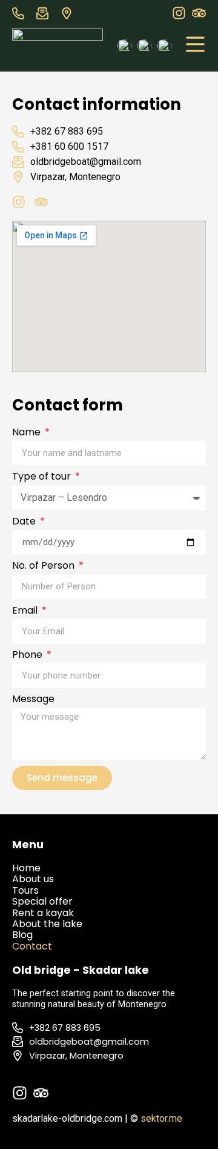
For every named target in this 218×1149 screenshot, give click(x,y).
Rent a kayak (44, 913)
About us (33, 879)
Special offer (42, 901)
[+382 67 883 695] (21, 13)
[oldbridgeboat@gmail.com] (45, 13)
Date (25, 522)
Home (26, 868)
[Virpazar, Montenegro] (70, 13)
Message (33, 700)
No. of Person (44, 566)
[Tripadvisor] (199, 13)
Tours (25, 890)
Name (27, 433)
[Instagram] (179, 13)
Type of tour (42, 477)
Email (26, 611)
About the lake (47, 924)
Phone (28, 655)
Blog (22, 935)
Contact (32, 946)
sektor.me (161, 1118)
